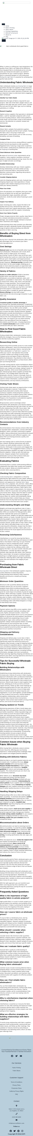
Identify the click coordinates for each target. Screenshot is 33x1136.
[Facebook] (11, 1131)
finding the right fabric (7, 77)
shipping (4, 149)
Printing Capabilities (12, 31)
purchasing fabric (21, 86)
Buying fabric (4, 239)
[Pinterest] (18, 1131)
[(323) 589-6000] (16, 1114)
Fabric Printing (10, 28)
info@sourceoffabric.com (16, 1123)
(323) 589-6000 (16, 1117)
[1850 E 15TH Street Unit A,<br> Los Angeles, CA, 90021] (16, 1106)
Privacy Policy (17, 1085)
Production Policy (17, 1088)
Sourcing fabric (4, 571)
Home (7, 26)
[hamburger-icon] (3, 24)
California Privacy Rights (16, 1091)
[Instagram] (22, 1131)
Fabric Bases (9, 29)
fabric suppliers (22, 351)
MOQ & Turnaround (12, 33)
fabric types (25, 482)
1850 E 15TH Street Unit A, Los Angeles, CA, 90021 (16, 1110)
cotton (7, 484)
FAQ (7, 36)
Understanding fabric (6, 477)
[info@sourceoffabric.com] (16, 1120)
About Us (8, 35)
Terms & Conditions (16, 1082)
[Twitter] (14, 1131)
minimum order (12, 155)
